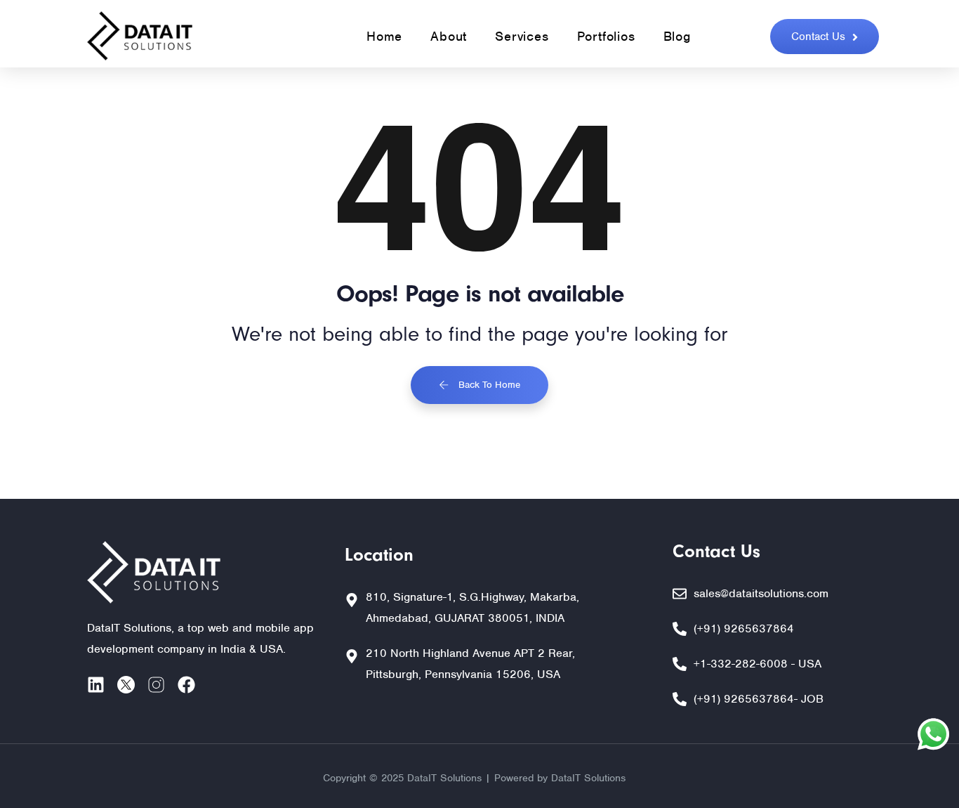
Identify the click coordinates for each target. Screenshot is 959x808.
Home (384, 36)
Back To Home (488, 385)
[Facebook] (186, 684)
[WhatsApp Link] (933, 738)
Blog (677, 36)
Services (521, 36)
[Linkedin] (96, 684)
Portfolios (606, 36)
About (448, 36)
